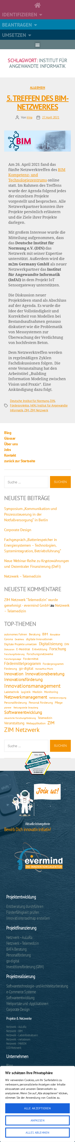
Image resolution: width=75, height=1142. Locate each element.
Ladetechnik (11, 692)
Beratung (34, 634)
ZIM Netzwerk (39, 410)
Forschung (57, 648)
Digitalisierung (50, 643)
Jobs (7, 449)
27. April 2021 (50, 117)
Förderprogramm (53, 664)
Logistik (26, 692)
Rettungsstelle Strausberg (26, 707)
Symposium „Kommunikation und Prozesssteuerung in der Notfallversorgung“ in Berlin (30, 514)
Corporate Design (17, 529)
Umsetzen (14, 35)
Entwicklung (39, 649)
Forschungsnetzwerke (40, 654)
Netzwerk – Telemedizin (22, 576)
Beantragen (17, 25)
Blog (7, 432)
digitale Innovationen (39, 639)
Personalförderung (15, 702)
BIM (45, 634)
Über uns (11, 444)
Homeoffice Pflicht (44, 668)
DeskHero (19, 639)
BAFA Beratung (16, 949)
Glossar (9, 438)
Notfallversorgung (57, 697)
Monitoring (51, 692)
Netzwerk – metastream (18, 1039)
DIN (52, 401)
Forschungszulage (12, 659)
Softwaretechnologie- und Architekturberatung (37, 986)
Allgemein (37, 87)
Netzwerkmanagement (25, 697)
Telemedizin (45, 718)
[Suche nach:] (25, 483)
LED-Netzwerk (13, 1047)
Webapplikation (35, 723)
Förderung (10, 669)
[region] (37, 1104)
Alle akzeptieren (37, 1108)
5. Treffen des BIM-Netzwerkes (37, 102)
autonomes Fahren (15, 634)
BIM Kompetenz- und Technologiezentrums (36, 175)
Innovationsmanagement (32, 685)
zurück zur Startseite (19, 460)
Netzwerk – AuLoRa (19, 937)
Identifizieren (19, 14)
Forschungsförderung (14, 654)
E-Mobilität (23, 649)
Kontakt (10, 455)
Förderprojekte (19, 405)
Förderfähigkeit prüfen (22, 912)
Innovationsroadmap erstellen (28, 918)
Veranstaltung (14, 723)
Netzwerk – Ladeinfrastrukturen (22, 1035)
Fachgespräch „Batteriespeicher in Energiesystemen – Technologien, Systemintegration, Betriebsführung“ (32, 545)
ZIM (26, 410)
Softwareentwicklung (23, 712)
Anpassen (38, 1120)
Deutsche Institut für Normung (29, 401)
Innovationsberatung (45, 674)
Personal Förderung (41, 702)
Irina (29, 117)
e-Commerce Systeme (21, 992)
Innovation (13, 674)
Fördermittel (30, 659)
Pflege (58, 702)
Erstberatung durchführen (24, 906)
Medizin (37, 692)
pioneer (7, 707)
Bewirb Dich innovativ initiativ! (27, 829)
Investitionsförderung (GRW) (25, 966)
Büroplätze (55, 634)
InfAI (33, 405)
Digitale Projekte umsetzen (20, 644)
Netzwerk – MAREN (16, 1043)
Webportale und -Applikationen (27, 1003)
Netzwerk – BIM (14, 1031)
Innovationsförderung (23, 679)
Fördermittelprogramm (22, 663)
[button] (37, 44)
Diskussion (9, 649)
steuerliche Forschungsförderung (20, 718)
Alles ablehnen (37, 1132)
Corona (8, 639)
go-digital (26, 668)
